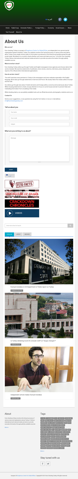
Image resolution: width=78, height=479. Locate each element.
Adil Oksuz (51, 422)
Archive (27, 234)
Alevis (53, 436)
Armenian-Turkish (59, 448)
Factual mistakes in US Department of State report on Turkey (32, 287)
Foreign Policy (39, 28)
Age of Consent (55, 425)
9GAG (42, 420)
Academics (44, 422)
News (69, 28)
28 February (68, 418)
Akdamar (64, 429)
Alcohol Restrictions (53, 434)
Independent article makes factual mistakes (26, 395)
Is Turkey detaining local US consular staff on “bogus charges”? (33, 341)
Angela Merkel (65, 443)
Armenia (43, 448)
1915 (56, 418)
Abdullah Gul (49, 420)
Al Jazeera (51, 432)
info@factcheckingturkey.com (14, 101)
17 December (49, 418)
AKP (69, 429)
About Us (19, 32)
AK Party (57, 429)
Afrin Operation (45, 425)
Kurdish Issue (16, 398)
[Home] (27, 6)
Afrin (69, 422)
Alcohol (43, 434)
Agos (63, 425)
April (68, 445)
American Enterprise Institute (59, 438)
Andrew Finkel (45, 443)
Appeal (63, 445)
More (6, 427)
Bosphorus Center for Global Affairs (37, 50)
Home (8, 28)
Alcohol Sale (64, 434)
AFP (65, 422)
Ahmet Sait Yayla (46, 429)
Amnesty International (54, 441)
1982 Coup (61, 418)
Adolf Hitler (59, 422)
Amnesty (43, 441)
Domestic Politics (26, 28)
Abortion (68, 420)
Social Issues (60, 28)
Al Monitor (59, 432)
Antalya (49, 445)
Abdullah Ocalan (59, 420)
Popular (10, 234)
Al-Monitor (66, 432)
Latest (18, 234)
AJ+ (53, 429)
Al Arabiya (44, 432)
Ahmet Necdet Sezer (58, 427)
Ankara (43, 445)
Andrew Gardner (55, 443)
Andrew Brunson (67, 441)
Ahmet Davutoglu (46, 427)
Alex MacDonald (61, 436)
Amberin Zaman (45, 438)
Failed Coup (15, 28)
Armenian (49, 448)
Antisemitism (56, 445)
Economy (51, 28)
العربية (49, 19)
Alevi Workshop (45, 436)
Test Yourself (10, 32)
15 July (43, 418)
